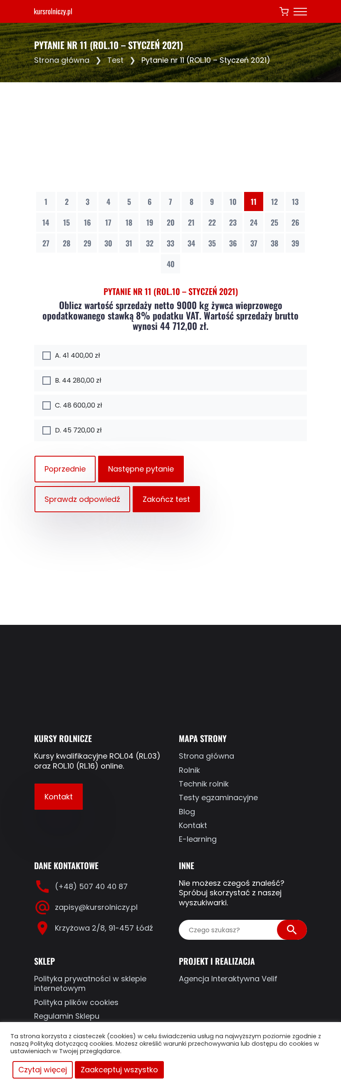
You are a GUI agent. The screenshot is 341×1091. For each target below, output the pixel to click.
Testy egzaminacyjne (218, 797)
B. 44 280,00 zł (78, 380)
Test (115, 60)
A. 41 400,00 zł (77, 355)
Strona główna (61, 60)
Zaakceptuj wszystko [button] (119, 1069)
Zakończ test (166, 499)
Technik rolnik (204, 784)
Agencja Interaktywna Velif (228, 978)
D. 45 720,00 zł (78, 430)
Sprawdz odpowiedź (82, 499)
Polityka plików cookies (76, 1002)
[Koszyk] (284, 11)
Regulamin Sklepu (66, 1016)
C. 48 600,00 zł (78, 405)
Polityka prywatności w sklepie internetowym (90, 983)
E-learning (198, 839)
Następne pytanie (141, 469)
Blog (187, 811)
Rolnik (189, 770)
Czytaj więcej (42, 1069)
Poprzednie (65, 469)
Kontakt (58, 796)
